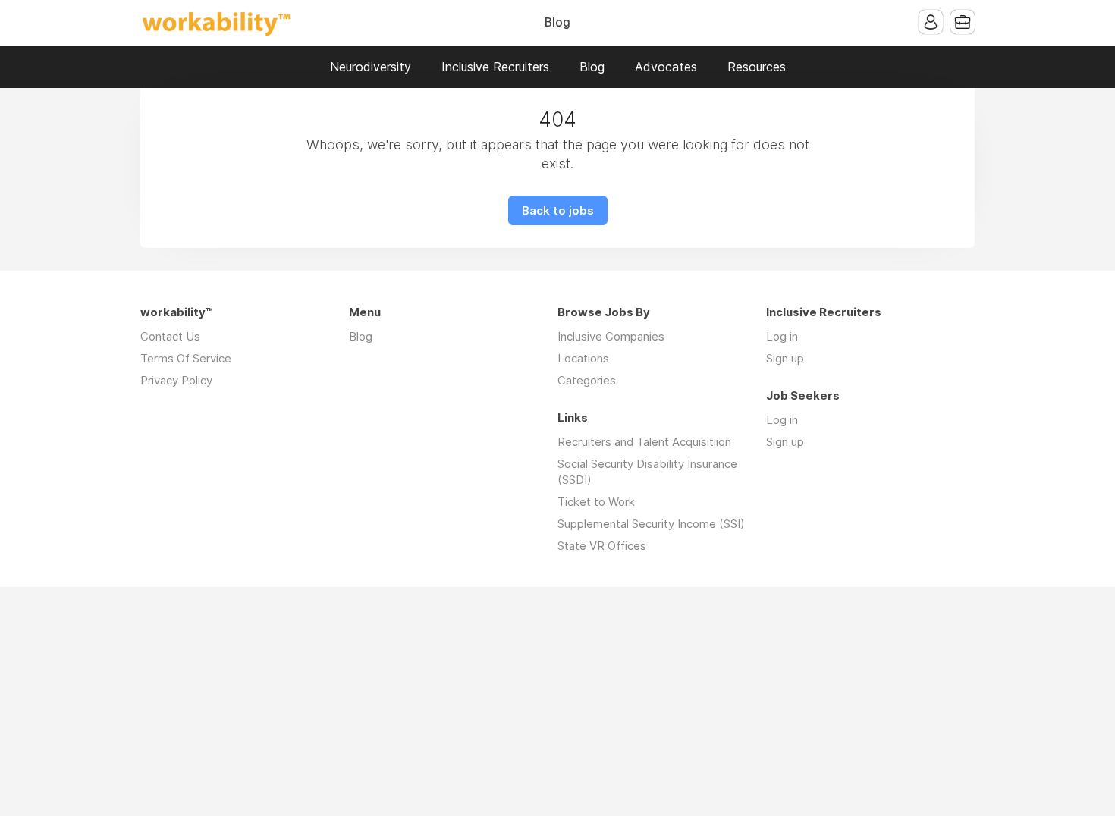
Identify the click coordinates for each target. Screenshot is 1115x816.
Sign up (785, 358)
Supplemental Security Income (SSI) (651, 523)
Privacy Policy (176, 380)
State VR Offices (602, 545)
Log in (782, 336)
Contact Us (170, 336)
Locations (583, 358)
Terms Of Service (185, 358)
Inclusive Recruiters (495, 66)
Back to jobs (558, 210)
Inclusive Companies (611, 336)
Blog (557, 22)
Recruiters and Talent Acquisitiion (644, 442)
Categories (587, 380)
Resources (756, 66)
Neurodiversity (370, 66)
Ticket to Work (596, 501)
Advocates (666, 66)
